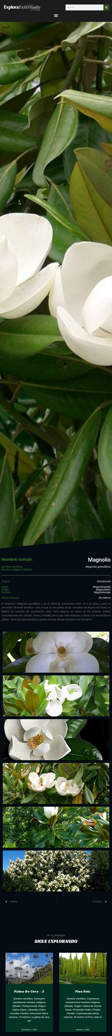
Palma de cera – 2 (29, 991)
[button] (56, 16)
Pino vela (82, 991)
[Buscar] (106, 7)
